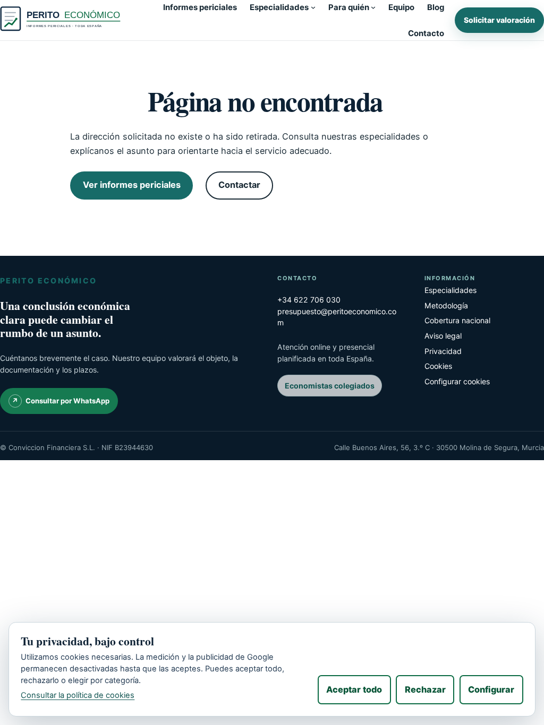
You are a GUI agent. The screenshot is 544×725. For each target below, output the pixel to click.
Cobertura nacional (457, 320)
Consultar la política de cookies (77, 695)
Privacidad (443, 351)
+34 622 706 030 (309, 299)
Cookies (438, 365)
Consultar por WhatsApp (67, 400)
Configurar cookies (457, 381)
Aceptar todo (354, 689)
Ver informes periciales (132, 184)
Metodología (446, 305)
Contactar (239, 184)
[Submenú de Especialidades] (313, 7)
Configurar (491, 689)
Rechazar (425, 689)
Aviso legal (443, 335)
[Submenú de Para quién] (373, 7)
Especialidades (450, 290)
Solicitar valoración (499, 19)
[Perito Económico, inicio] (62, 20)
